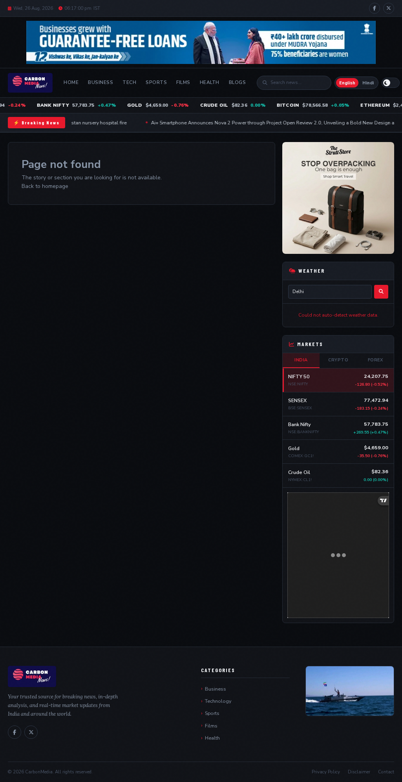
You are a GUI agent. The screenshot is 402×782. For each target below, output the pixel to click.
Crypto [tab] (338, 360)
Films (183, 82)
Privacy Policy (326, 772)
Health (209, 82)
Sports (156, 82)
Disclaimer (359, 772)
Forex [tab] (375, 360)
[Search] (381, 292)
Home (71, 82)
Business (100, 82)
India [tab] (301, 360)
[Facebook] (374, 8)
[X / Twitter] (388, 8)
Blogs (237, 82)
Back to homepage (45, 186)
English (347, 83)
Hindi (368, 83)
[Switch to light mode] (391, 83)
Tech (129, 82)
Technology (218, 701)
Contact (386, 772)
